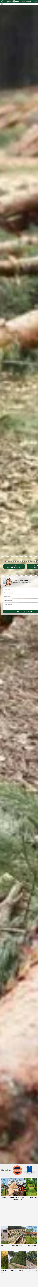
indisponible (7, 1)
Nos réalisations (14, 567)
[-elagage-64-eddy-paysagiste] (9, 4)
